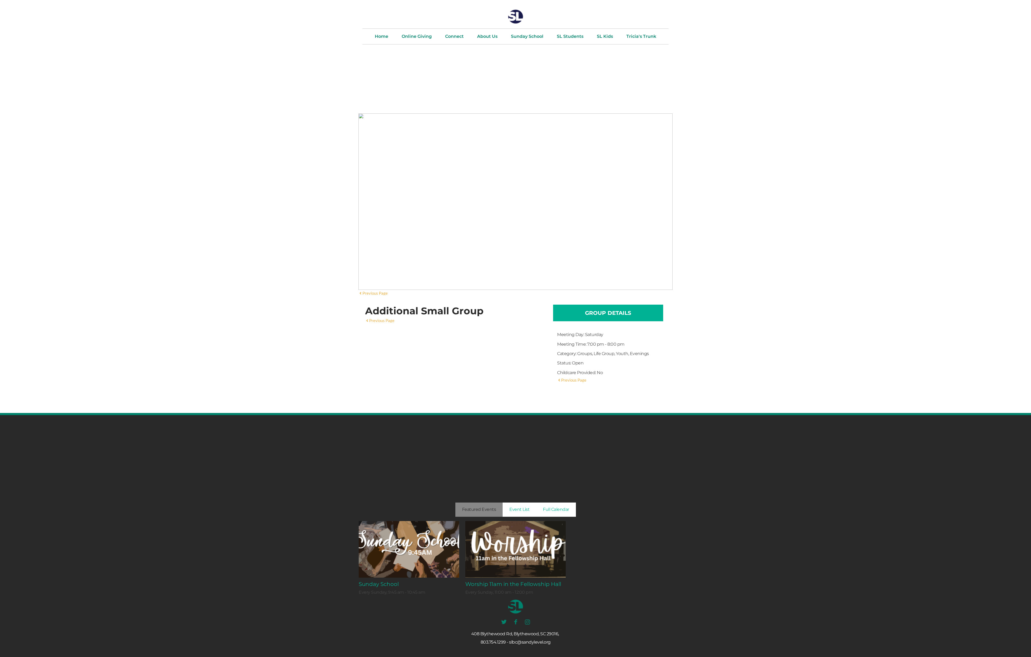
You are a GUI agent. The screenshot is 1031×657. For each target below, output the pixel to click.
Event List (519, 509)
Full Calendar (556, 509)
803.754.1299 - (494, 642)
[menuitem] (381, 36)
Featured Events (479, 509)
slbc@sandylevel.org (530, 642)
